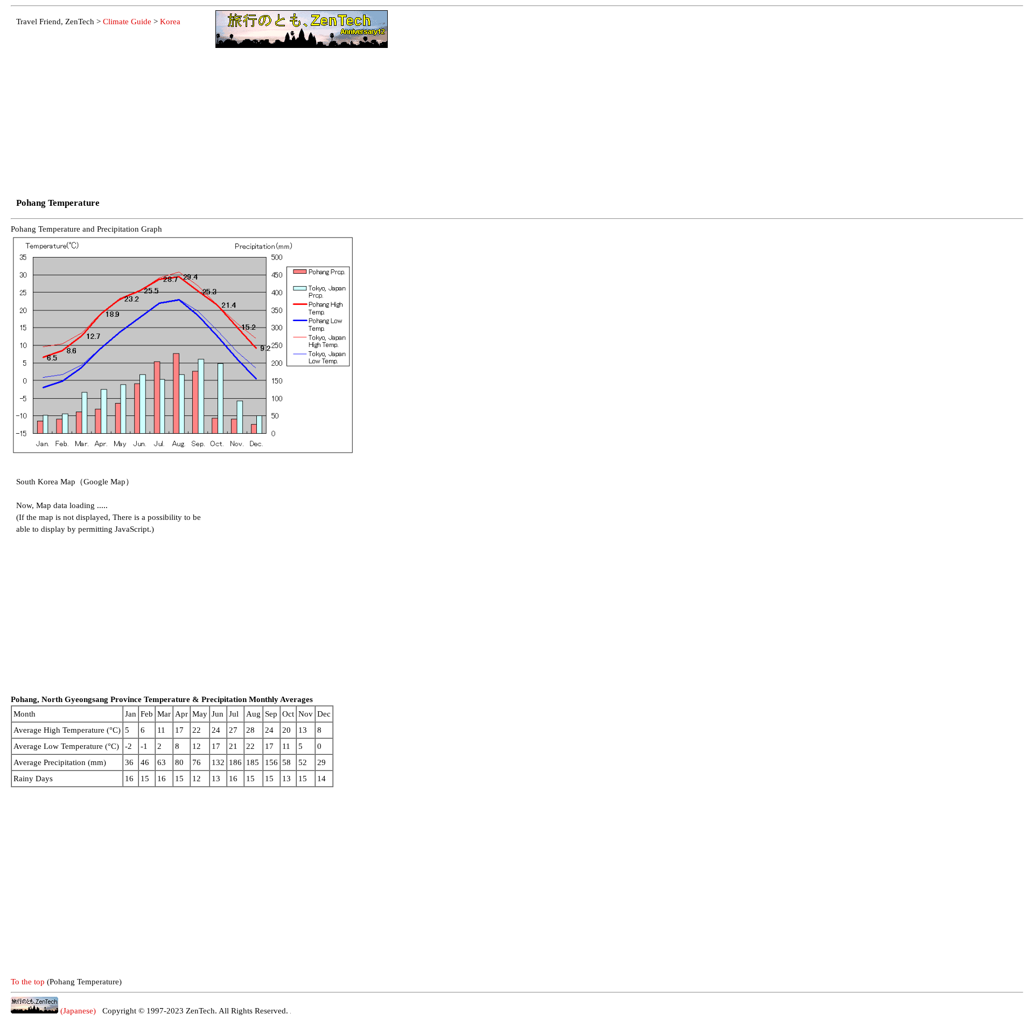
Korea (170, 21)
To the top (28, 981)
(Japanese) (77, 1010)
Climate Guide (127, 21)
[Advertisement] (113, 112)
